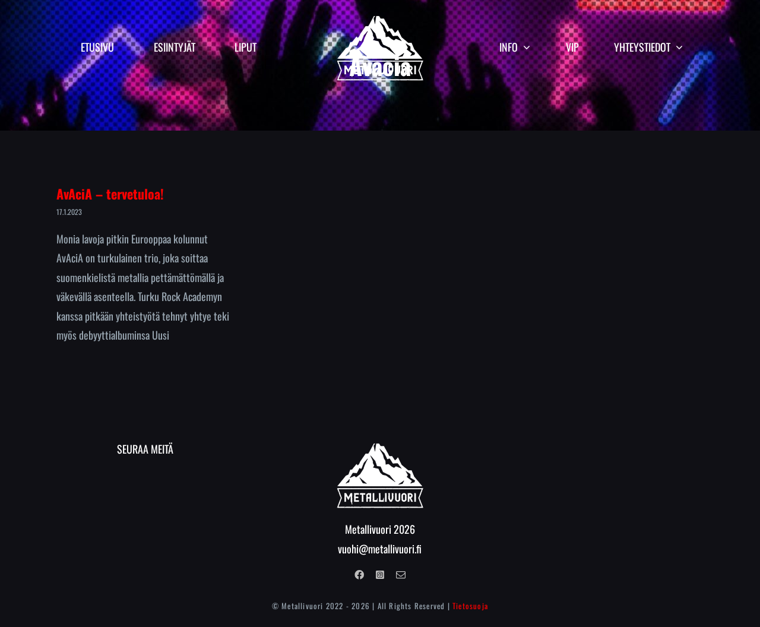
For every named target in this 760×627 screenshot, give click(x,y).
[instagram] (380, 575)
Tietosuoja (470, 606)
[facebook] (359, 575)
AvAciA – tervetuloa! (110, 193)
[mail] (401, 575)
